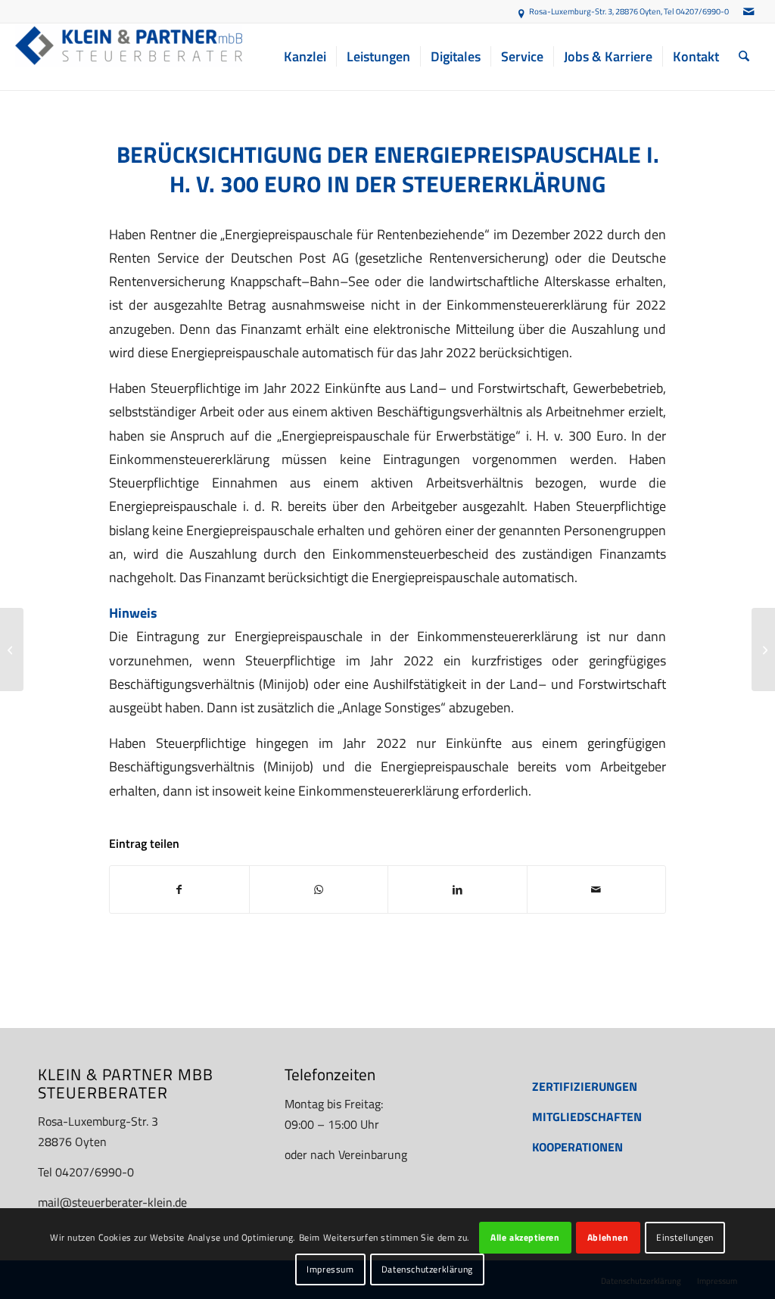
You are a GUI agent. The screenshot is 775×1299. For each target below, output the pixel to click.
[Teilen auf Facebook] (179, 889)
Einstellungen (685, 1237)
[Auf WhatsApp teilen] (319, 889)
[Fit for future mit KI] (763, 649)
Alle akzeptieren (525, 1237)
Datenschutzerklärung (427, 1269)
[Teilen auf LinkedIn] (457, 889)
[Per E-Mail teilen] (597, 889)
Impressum (330, 1269)
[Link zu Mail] (748, 11)
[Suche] (744, 56)
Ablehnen (608, 1237)
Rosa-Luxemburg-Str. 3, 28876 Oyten (595, 11)
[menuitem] (305, 56)
